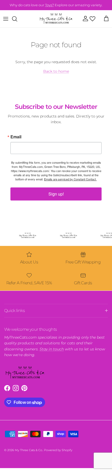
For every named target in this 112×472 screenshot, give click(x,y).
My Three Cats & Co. (29, 450)
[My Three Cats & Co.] (56, 19)
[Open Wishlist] (92, 19)
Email (15, 137)
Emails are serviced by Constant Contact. (70, 179)
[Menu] (5, 19)
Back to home (56, 71)
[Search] (17, 19)
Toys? (49, 5)
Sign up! (56, 194)
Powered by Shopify (58, 450)
